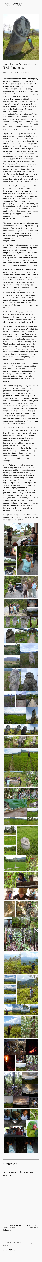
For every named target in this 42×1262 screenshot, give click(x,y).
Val (18, 72)
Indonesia (26, 72)
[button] (12, 534)
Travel (32, 72)
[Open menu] (37, 4)
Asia (20, 72)
